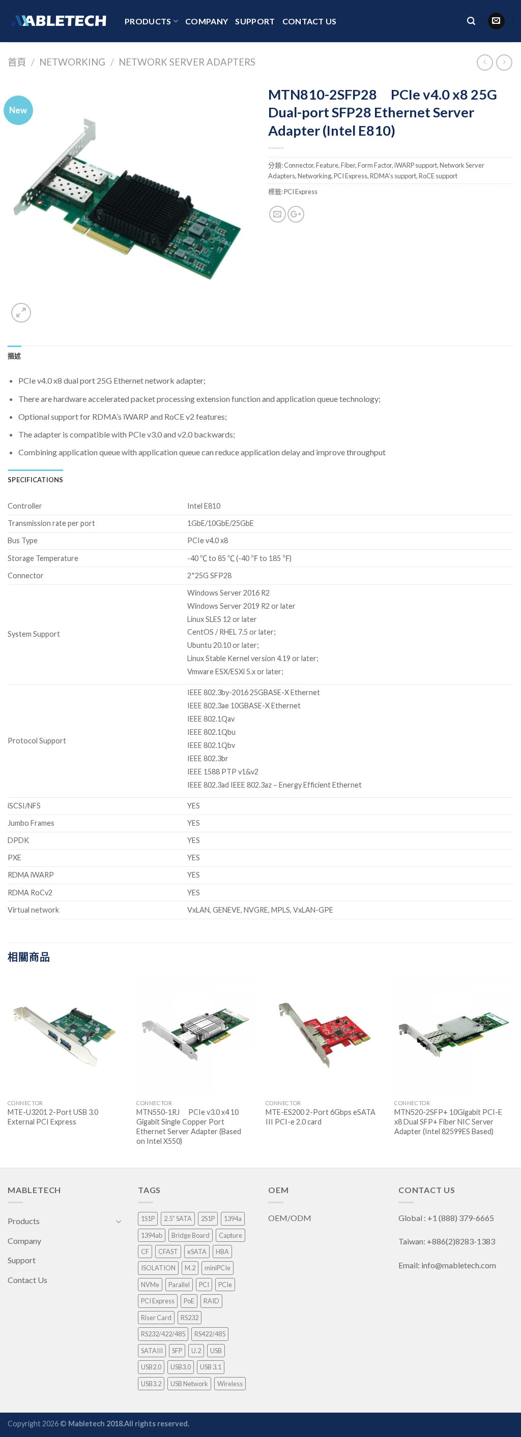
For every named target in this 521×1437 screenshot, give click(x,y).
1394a (233, 1218)
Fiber (348, 165)
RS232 (189, 1318)
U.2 (196, 1351)
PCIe (225, 1284)
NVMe (150, 1284)
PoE (189, 1301)
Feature (327, 165)
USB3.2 (151, 1384)
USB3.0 (180, 1367)
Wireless (230, 1384)
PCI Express (350, 176)
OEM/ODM (290, 1218)
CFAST (168, 1251)
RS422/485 (209, 1334)
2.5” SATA (178, 1218)
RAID (211, 1301)
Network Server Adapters (187, 62)
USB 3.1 (210, 1367)
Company (206, 21)
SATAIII (152, 1351)
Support (255, 21)
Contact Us (309, 21)
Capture (230, 1235)
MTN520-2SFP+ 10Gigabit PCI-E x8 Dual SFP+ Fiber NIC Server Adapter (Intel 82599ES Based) (448, 1121)
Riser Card (156, 1318)
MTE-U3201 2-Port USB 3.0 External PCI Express (53, 1117)
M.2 (190, 1268)
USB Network (189, 1384)
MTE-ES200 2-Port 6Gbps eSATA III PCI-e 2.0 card (320, 1117)
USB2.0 (151, 1367)
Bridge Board (190, 1235)
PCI (204, 1284)
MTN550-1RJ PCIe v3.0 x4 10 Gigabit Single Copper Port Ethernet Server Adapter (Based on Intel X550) (188, 1126)
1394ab (151, 1235)
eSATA (197, 1251)
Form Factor (375, 165)
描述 (14, 356)
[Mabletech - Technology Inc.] (58, 20)
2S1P (208, 1218)
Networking (72, 62)
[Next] (512, 1071)
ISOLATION (158, 1268)
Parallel (179, 1284)
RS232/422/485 (163, 1334)
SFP (177, 1351)
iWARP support (415, 165)
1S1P (148, 1218)
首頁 (17, 62)
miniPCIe (217, 1268)
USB (216, 1351)
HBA (222, 1251)
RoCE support (438, 176)
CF (145, 1251)
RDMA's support (393, 176)
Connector (298, 165)
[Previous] (8, 1071)
